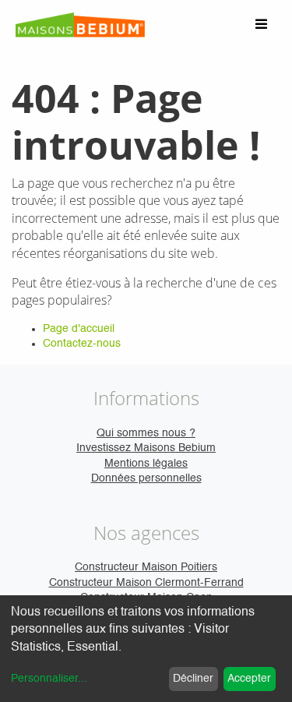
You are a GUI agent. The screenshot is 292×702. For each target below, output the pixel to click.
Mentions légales (146, 463)
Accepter (249, 678)
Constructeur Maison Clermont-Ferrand (146, 582)
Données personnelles (146, 478)
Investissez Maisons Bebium (146, 448)
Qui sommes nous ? (146, 433)
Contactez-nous (82, 343)
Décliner (193, 678)
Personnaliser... (49, 678)
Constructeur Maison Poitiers (146, 567)
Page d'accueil (78, 328)
